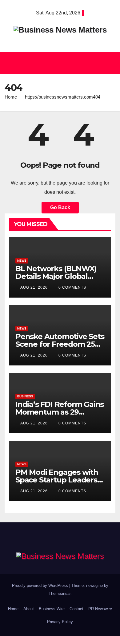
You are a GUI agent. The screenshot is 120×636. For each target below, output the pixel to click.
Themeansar (59, 593)
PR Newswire (100, 609)
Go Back (60, 207)
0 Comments (72, 287)
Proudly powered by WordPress (40, 585)
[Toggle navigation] (108, 63)
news (21, 260)
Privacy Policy (60, 621)
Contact (76, 609)
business (25, 396)
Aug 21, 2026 (34, 287)
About (28, 609)
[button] (57, 62)
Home (11, 96)
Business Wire (52, 609)
